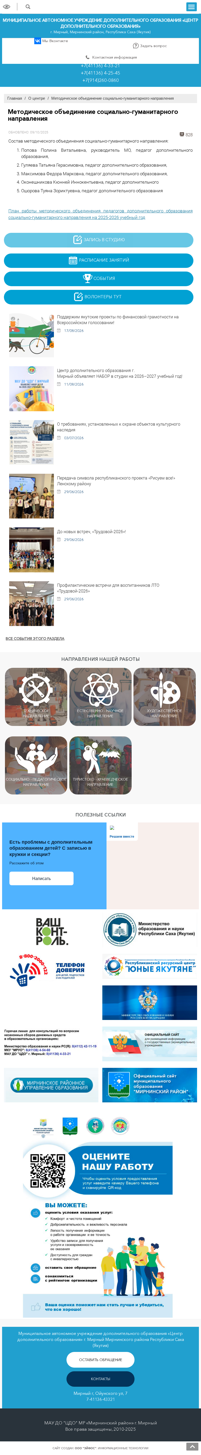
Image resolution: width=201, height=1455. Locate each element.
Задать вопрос (153, 45)
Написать (41, 878)
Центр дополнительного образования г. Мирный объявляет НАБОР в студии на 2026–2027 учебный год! (119, 373)
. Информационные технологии (111, 1448)
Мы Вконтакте (54, 40)
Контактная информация (114, 57)
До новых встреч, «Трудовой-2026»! (91, 531)
